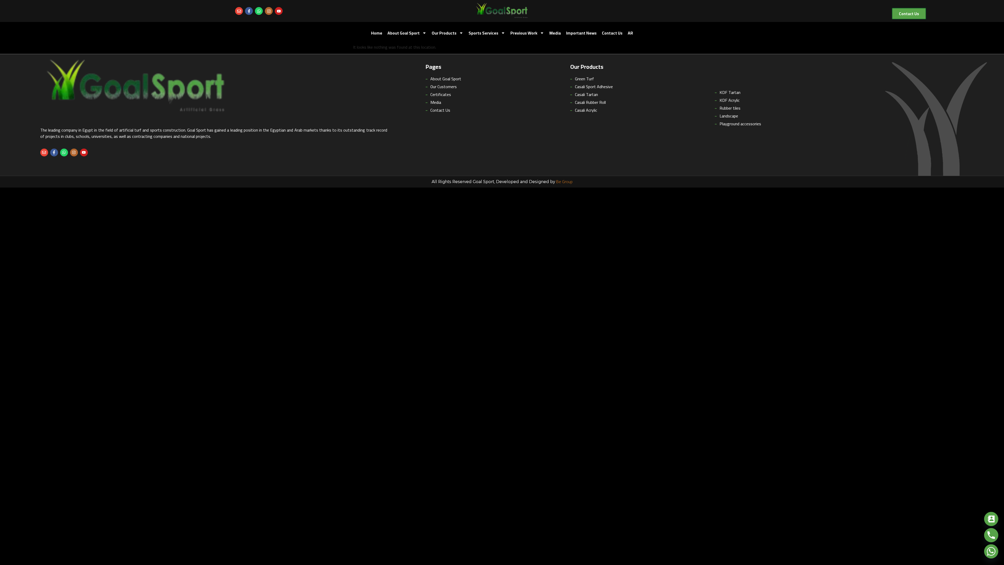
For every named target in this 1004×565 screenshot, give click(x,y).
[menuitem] (630, 33)
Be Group (564, 181)
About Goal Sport (403, 33)
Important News (581, 33)
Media (555, 33)
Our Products (444, 33)
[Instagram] (269, 11)
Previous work (523, 33)
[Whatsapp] (259, 11)
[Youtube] (279, 11)
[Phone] (991, 535)
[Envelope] (239, 11)
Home (376, 33)
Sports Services (483, 33)
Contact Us (612, 33)
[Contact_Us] (991, 519)
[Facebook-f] (249, 11)
